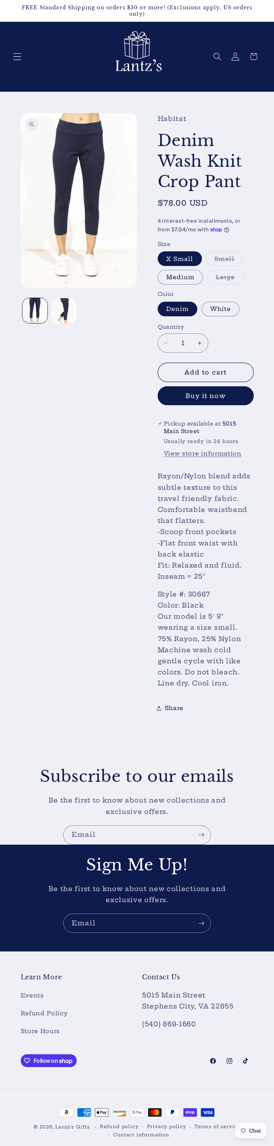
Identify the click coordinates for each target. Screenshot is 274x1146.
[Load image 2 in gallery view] (63, 310)
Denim (177, 308)
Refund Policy (44, 1013)
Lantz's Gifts (72, 1127)
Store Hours (40, 1031)
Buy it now (205, 396)
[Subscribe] (201, 835)
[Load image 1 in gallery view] (34, 310)
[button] (17, 56)
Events (32, 995)
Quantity (171, 326)
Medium (180, 277)
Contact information (141, 1134)
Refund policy (119, 1126)
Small (228, 260)
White (220, 308)
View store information (203, 453)
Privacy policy (166, 1126)
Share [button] (174, 708)
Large (230, 279)
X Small (179, 258)
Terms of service (217, 1126)
